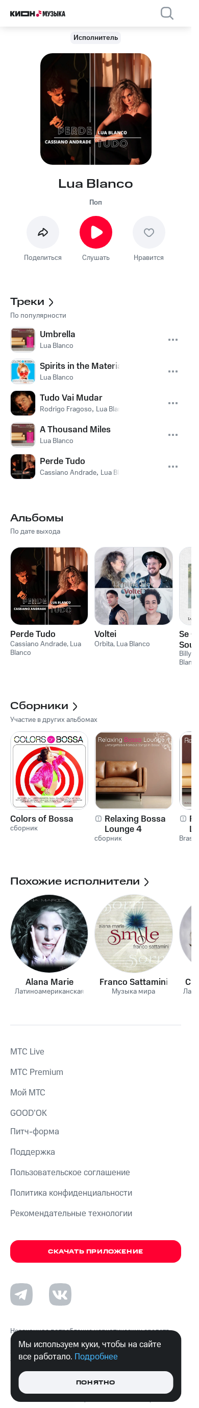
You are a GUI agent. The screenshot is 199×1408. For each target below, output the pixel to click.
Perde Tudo (33, 634)
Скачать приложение (95, 1251)
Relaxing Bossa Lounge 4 (135, 824)
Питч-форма (34, 1132)
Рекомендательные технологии (71, 1213)
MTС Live (27, 1052)
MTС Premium (36, 1072)
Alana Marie (49, 982)
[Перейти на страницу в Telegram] (21, 1294)
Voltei (105, 634)
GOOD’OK (28, 1113)
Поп (95, 202)
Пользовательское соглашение (70, 1173)
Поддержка (32, 1152)
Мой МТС (27, 1093)
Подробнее (96, 1357)
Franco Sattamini (134, 982)
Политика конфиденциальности (71, 1193)
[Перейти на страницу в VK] (60, 1294)
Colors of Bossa (41, 819)
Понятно (95, 1382)
